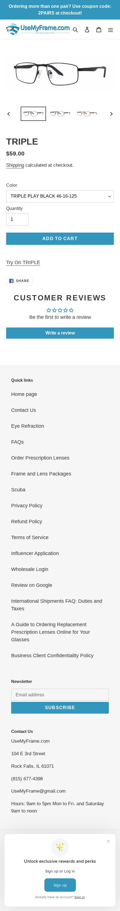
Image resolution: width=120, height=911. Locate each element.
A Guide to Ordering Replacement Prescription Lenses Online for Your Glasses (50, 632)
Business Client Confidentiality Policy (52, 655)
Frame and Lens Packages (41, 474)
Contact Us (23, 410)
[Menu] (110, 29)
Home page (24, 394)
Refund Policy (26, 521)
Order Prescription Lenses (40, 458)
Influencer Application (35, 553)
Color (11, 185)
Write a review (60, 333)
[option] (33, 114)
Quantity (14, 208)
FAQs (17, 442)
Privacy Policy (26, 505)
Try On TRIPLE (23, 262)
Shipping (15, 165)
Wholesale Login (29, 569)
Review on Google (31, 585)
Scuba (18, 489)
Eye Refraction (27, 426)
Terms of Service (30, 537)
